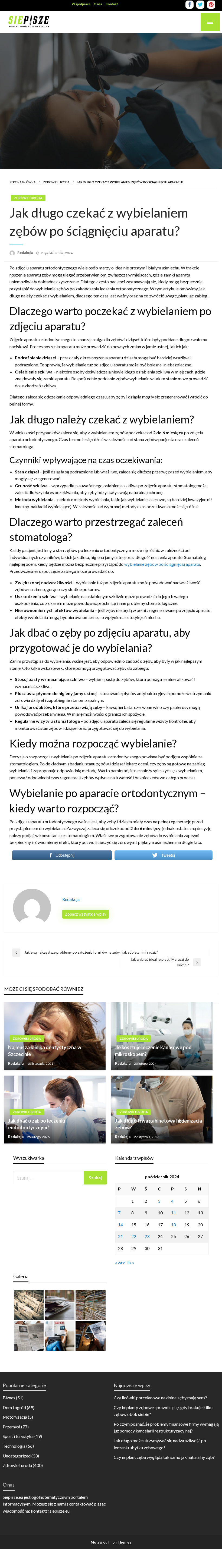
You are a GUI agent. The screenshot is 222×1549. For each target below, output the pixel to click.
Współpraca (81, 4)
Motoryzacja (15, 1416)
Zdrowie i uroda (56, 182)
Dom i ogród (14, 1407)
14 (120, 1224)
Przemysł (11, 1426)
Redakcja (25, 252)
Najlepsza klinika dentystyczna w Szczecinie (44, 1050)
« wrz (120, 1262)
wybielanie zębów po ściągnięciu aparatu (162, 564)
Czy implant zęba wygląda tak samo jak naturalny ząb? (164, 1457)
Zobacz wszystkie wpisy (85, 914)
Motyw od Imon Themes (111, 1542)
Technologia (14, 1446)
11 (173, 1212)
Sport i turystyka (18, 1436)
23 (147, 1236)
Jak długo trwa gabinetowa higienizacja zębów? (158, 1124)
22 (133, 1236)
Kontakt (112, 4)
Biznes (9, 1397)
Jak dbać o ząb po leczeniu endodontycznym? (36, 1124)
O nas (98, 4)
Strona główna (22, 182)
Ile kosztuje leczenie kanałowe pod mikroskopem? (153, 1050)
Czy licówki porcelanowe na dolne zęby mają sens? (160, 1397)
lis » (130, 1262)
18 (173, 1224)
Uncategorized (17, 1455)
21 (120, 1236)
